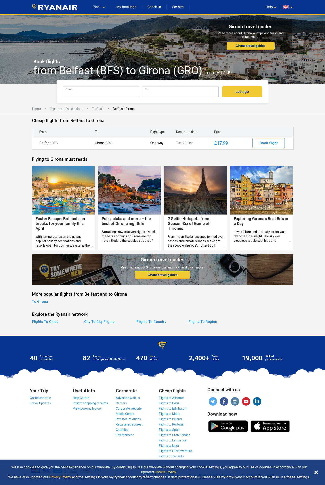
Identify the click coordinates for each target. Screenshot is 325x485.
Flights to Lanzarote (173, 440)
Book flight (269, 143)
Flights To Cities (45, 322)
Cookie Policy (165, 472)
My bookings (126, 7)
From (68, 89)
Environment (125, 435)
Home (36, 109)
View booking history (87, 408)
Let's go (242, 92)
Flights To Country (151, 322)
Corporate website (129, 408)
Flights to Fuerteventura (175, 451)
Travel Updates (40, 403)
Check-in (154, 7)
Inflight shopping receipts (90, 403)
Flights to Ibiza (169, 445)
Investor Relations (128, 419)
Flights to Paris (169, 403)
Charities (122, 429)
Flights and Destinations (66, 109)
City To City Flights (99, 322)
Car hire (178, 7)
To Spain (98, 109)
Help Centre (81, 398)
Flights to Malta (169, 414)
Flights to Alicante (171, 398)
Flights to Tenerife (171, 456)
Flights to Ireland (170, 419)
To (146, 89)
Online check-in (40, 398)
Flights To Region (203, 322)
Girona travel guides (251, 46)
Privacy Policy (60, 477)
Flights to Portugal (171, 424)
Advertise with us (128, 398)
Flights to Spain (169, 429)
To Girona (40, 301)
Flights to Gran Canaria (174, 435)
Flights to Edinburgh (172, 408)
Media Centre (125, 414)
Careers (121, 403)
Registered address (129, 424)
